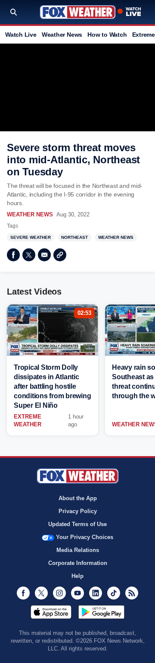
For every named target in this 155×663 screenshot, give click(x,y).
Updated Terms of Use (77, 524)
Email (44, 254)
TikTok (113, 593)
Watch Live (21, 34)
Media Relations (77, 550)
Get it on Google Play (101, 612)
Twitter (28, 254)
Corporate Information (77, 563)
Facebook (13, 254)
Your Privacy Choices (84, 537)
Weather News (62, 34)
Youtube (77, 593)
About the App (78, 498)
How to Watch (107, 34)
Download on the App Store (51, 612)
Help (77, 576)
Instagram (59, 593)
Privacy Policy (78, 511)
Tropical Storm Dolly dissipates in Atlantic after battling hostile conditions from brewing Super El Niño (52, 386)
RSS (131, 593)
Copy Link (59, 254)
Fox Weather (78, 12)
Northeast (74, 237)
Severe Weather (30, 237)
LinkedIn (95, 593)
